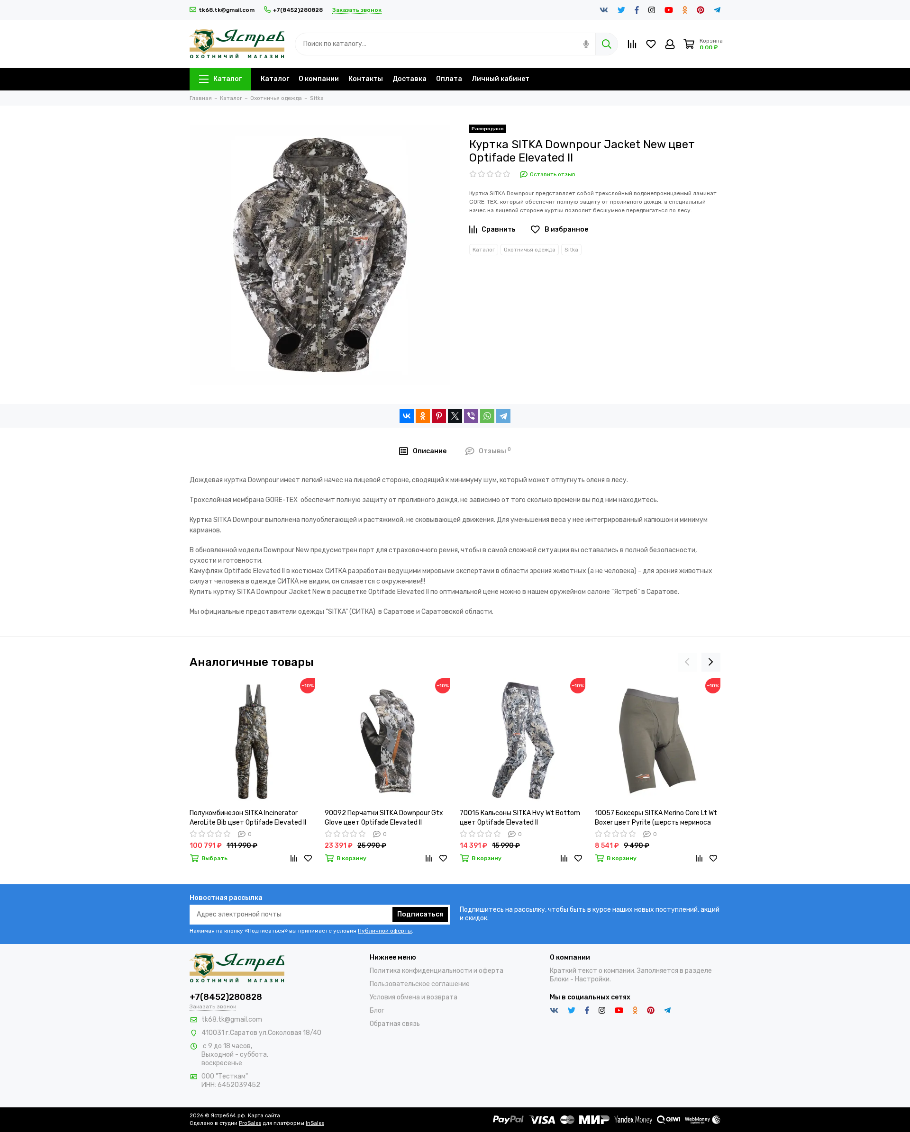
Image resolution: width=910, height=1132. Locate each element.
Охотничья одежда (529, 249)
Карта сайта (264, 1116)
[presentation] (687, 662)
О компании (319, 79)
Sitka (571, 249)
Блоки (559, 979)
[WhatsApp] (487, 416)
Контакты (365, 79)
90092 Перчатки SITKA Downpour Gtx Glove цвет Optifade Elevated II (384, 818)
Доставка (409, 79)
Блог (377, 1010)
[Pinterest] (439, 416)
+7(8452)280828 (298, 10)
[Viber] (471, 416)
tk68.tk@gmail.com (227, 10)
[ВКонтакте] (407, 416)
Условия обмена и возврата (413, 997)
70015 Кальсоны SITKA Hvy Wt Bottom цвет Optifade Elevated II (520, 818)
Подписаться (420, 914)
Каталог (227, 79)
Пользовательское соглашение (420, 984)
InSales (315, 1123)
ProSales (250, 1123)
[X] (455, 416)
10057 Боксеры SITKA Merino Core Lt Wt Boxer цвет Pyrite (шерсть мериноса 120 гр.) (656, 818)
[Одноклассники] (423, 416)
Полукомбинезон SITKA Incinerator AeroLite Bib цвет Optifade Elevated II (248, 818)
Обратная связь (395, 1024)
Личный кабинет (500, 79)
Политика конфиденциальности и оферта (436, 971)
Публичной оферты (385, 930)
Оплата (449, 79)
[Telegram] (503, 416)
